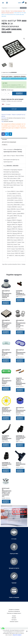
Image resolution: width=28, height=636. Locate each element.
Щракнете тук (14, 521)
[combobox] (3, 104)
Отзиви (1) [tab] (4, 144)
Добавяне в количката (19, 93)
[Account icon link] (26, 2)
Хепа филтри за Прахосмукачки (14, 118)
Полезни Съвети (14, 621)
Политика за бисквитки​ (14, 611)
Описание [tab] (4, 139)
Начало (3, 11)
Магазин (8, 11)
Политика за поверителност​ (14, 613)
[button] (24, 38)
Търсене (23, 8)
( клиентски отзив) (6, 72)
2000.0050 (6, 121)
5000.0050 (11, 121)
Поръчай (14, 109)
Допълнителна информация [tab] (9, 142)
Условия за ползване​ (14, 609)
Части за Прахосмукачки (16, 11)
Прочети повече (17, 634)
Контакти (14, 619)
